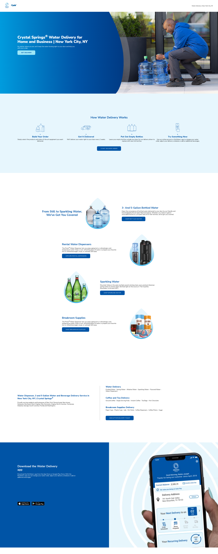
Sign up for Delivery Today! (119, 418)
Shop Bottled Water (133, 219)
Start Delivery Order (109, 148)
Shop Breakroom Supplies (75, 329)
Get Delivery (26, 53)
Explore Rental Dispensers (76, 256)
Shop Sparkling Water (112, 293)
